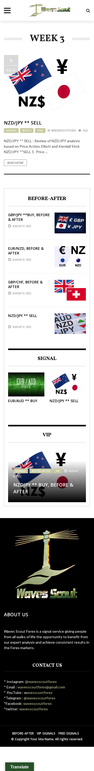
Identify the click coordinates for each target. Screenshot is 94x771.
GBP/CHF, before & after (25, 284)
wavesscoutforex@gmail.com (41, 687)
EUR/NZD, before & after (26, 251)
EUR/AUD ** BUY (22, 400)
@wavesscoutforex (41, 681)
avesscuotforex (39, 692)
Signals (11, 130)
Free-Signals (68, 733)
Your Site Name (42, 739)
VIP (58, 471)
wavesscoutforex (63, 130)
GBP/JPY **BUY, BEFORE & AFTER (29, 217)
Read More (15, 163)
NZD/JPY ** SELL (23, 123)
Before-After (41, 471)
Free (40, 130)
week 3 (26, 130)
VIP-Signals (46, 733)
